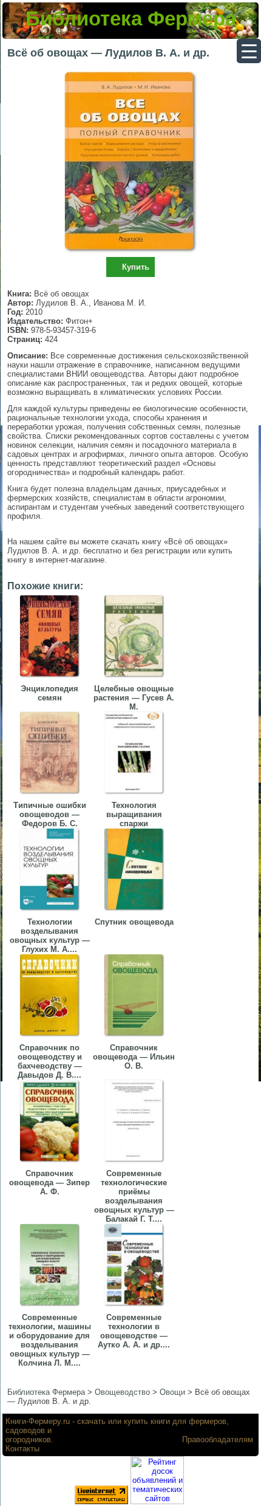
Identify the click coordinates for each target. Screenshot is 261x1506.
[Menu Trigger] (249, 51)
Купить (135, 267)
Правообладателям (217, 1439)
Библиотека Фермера (130, 18)
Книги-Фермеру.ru (37, 1421)
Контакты (22, 1448)
